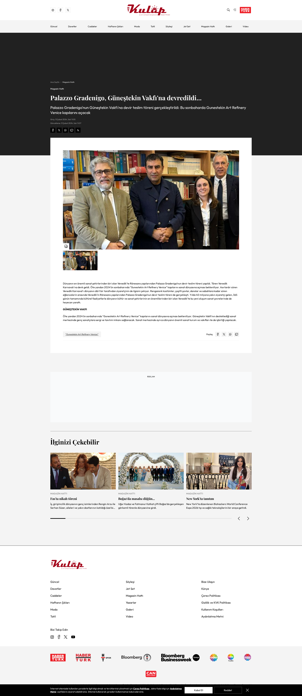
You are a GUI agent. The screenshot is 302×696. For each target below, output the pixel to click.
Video (246, 26)
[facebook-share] (52, 130)
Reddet (228, 690)
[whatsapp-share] (65, 130)
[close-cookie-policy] (247, 690)
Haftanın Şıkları (115, 26)
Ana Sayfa (54, 82)
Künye (205, 589)
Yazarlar (131, 602)
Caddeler (92, 26)
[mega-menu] (235, 10)
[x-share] (59, 130)
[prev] (239, 518)
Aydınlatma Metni (212, 616)
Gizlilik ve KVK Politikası (216, 602)
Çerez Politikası (211, 595)
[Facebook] (59, 637)
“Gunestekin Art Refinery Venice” (81, 334)
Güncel (53, 26)
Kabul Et (198, 690)
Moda (137, 26)
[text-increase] (78, 130)
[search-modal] (228, 10)
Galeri (229, 26)
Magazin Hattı (208, 26)
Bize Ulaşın (208, 582)
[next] (248, 518)
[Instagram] (52, 637)
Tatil (153, 26)
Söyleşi (169, 26)
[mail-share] (71, 130)
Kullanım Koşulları (212, 609)
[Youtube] (73, 637)
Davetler (72, 26)
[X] (65, 637)
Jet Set (186, 26)
